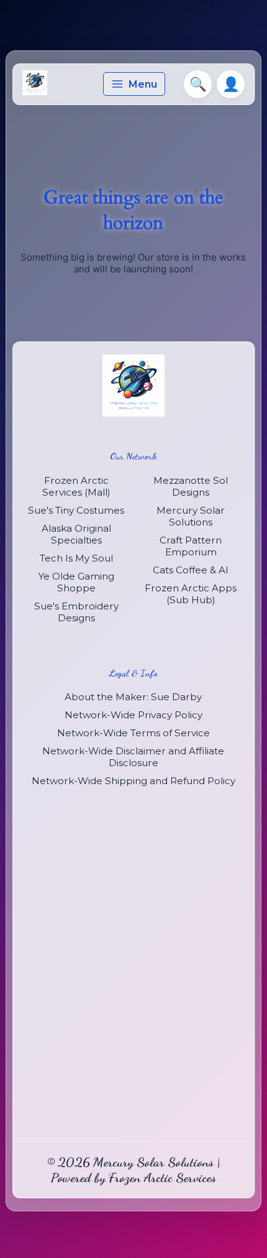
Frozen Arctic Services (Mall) (76, 486)
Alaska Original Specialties (76, 534)
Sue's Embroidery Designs (76, 612)
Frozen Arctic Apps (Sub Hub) (191, 594)
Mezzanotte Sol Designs (190, 486)
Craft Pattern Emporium (191, 546)
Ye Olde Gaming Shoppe (76, 582)
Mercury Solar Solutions (190, 516)
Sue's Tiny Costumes (76, 510)
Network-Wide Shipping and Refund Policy (133, 781)
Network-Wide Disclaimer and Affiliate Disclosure (133, 757)
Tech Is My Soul (76, 558)
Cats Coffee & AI (191, 570)
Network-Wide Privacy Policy (133, 715)
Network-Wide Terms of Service (133, 733)
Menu (143, 84)
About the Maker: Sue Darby (133, 697)
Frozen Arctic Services (162, 1177)
